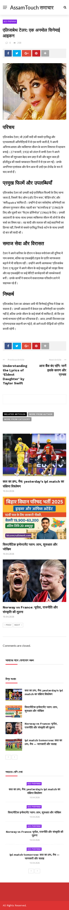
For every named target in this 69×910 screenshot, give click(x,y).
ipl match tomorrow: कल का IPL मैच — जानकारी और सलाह (43, 742)
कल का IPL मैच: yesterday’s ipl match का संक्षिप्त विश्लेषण (44, 692)
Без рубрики (10, 21)
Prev (8, 625)
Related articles (14, 414)
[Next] (14, 757)
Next (17, 625)
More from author (40, 414)
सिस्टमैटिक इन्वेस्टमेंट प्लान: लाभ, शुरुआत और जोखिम (41, 708)
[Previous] (8, 757)
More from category (17, 419)
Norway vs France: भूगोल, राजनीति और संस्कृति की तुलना (41, 725)
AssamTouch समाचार (32, 7)
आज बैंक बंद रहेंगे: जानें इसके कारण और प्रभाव (52, 370)
